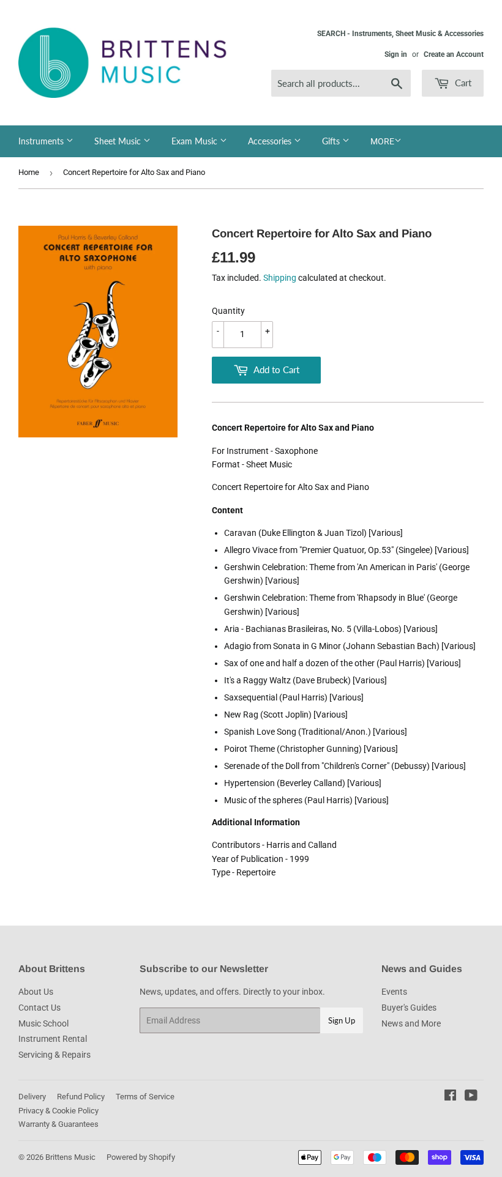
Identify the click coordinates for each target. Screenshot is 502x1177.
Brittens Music (70, 1157)
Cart (461, 82)
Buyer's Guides (408, 1007)
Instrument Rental (52, 1039)
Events (394, 992)
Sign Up (341, 1020)
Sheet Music (118, 141)
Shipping (279, 278)
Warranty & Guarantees (58, 1124)
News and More (411, 1023)
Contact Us (39, 1007)
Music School (43, 1023)
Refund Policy (81, 1096)
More (382, 141)
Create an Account (454, 54)
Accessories (271, 141)
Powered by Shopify (141, 1157)
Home (28, 172)
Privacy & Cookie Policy (58, 1110)
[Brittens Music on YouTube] (471, 1097)
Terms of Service (145, 1096)
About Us (35, 992)
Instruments (42, 141)
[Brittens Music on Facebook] (450, 1097)
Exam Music (195, 141)
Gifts (332, 141)
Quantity (228, 311)
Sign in (395, 54)
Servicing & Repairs (54, 1055)
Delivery (32, 1096)
